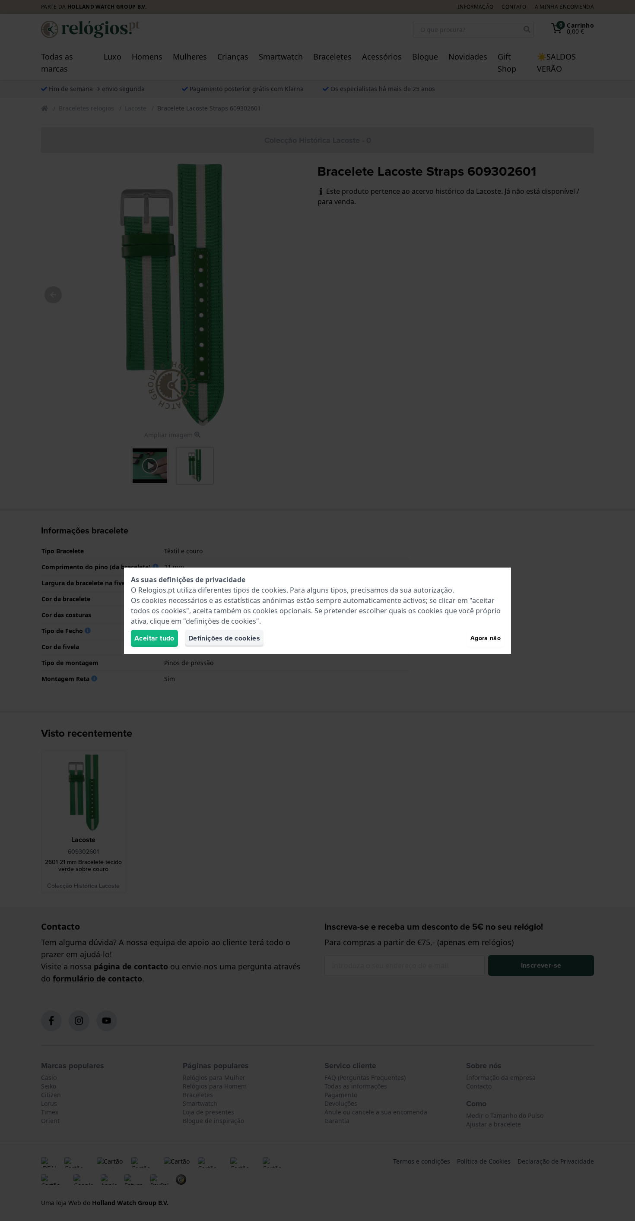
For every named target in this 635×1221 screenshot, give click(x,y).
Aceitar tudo (154, 638)
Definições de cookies (224, 638)
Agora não (485, 638)
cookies (273, 590)
